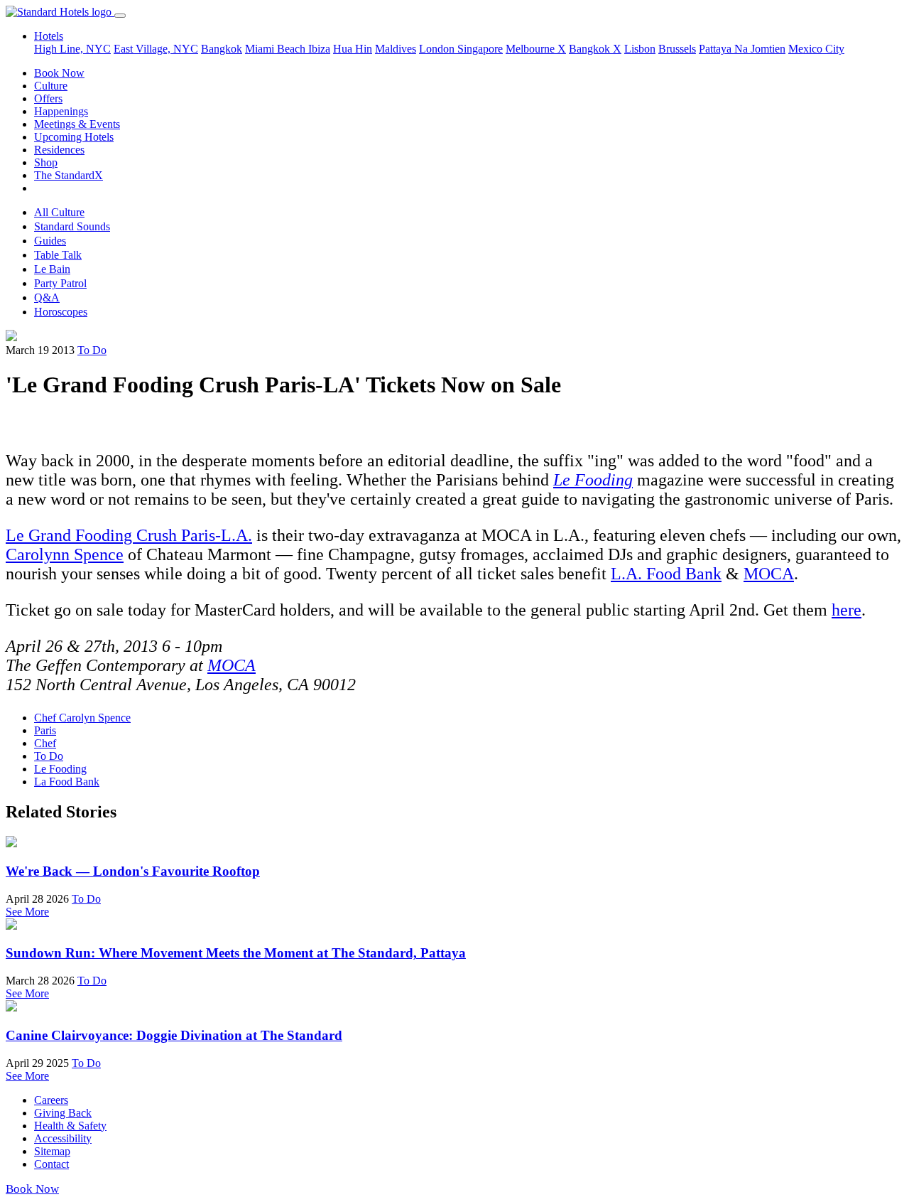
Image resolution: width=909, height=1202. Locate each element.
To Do (92, 350)
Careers (51, 1100)
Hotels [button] (48, 36)
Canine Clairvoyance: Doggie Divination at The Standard (174, 1035)
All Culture (59, 212)
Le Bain (52, 269)
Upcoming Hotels (74, 137)
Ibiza (319, 49)
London (438, 49)
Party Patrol (60, 283)
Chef (45, 743)
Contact (51, 1164)
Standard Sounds (72, 226)
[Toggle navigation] (120, 16)
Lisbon (639, 49)
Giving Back (63, 1113)
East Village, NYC (156, 49)
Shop (46, 162)
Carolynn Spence (65, 554)
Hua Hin (352, 49)
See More (27, 912)
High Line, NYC (72, 49)
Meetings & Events (77, 124)
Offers (48, 98)
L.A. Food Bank (666, 573)
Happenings (61, 111)
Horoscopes (60, 312)
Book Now (59, 73)
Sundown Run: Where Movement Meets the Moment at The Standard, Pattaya (236, 952)
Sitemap (52, 1151)
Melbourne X (536, 49)
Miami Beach (276, 49)
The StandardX (68, 175)
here (846, 610)
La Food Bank (66, 782)
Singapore (480, 49)
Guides (50, 241)
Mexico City (816, 49)
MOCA (769, 573)
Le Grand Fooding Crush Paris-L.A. (129, 535)
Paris (45, 730)
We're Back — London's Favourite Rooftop (133, 871)
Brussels (677, 49)
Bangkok (221, 49)
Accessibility (63, 1138)
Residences (59, 150)
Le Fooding (60, 769)
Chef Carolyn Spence (82, 718)
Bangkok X (595, 49)
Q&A (47, 297)
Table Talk (58, 255)
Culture (50, 86)
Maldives (395, 49)
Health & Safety (70, 1126)
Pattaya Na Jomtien (742, 49)
